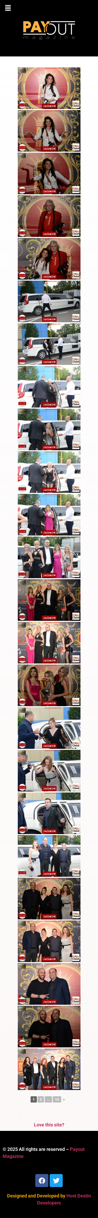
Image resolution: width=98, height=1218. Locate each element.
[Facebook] (41, 1180)
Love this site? (49, 1124)
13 (57, 1099)
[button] (49, 8)
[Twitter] (56, 1180)
